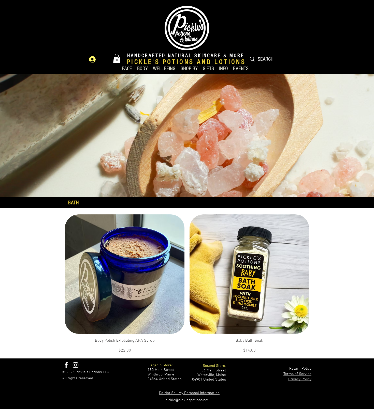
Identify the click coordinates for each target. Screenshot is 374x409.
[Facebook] (66, 365)
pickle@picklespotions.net (187, 400)
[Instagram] (75, 365)
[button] (117, 58)
